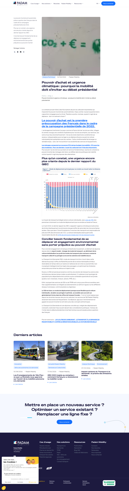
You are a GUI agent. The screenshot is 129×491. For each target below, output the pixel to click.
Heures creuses (45, 446)
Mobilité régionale (46, 457)
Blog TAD (77, 450)
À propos (94, 446)
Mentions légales (51, 482)
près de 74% (89, 220)
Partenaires (95, 450)
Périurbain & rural (45, 448)
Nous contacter (108, 3)
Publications (78, 446)
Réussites (57, 3)
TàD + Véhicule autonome (61, 456)
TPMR (58, 450)
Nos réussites (95, 448)
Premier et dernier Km (47, 450)
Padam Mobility (74, 77)
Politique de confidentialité (67, 482)
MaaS (58, 452)
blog (49, 96)
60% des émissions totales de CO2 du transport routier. (76, 235)
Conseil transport (62, 461)
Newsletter (78, 448)
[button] (35, 3)
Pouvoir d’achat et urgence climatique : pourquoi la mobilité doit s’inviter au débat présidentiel (69, 99)
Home (44, 96)
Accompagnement (63, 459)
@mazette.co (41, 481)
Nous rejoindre (96, 452)
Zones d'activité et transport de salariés (46, 454)
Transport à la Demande (61, 447)
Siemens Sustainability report (86, 482)
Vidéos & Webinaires (81, 452)
